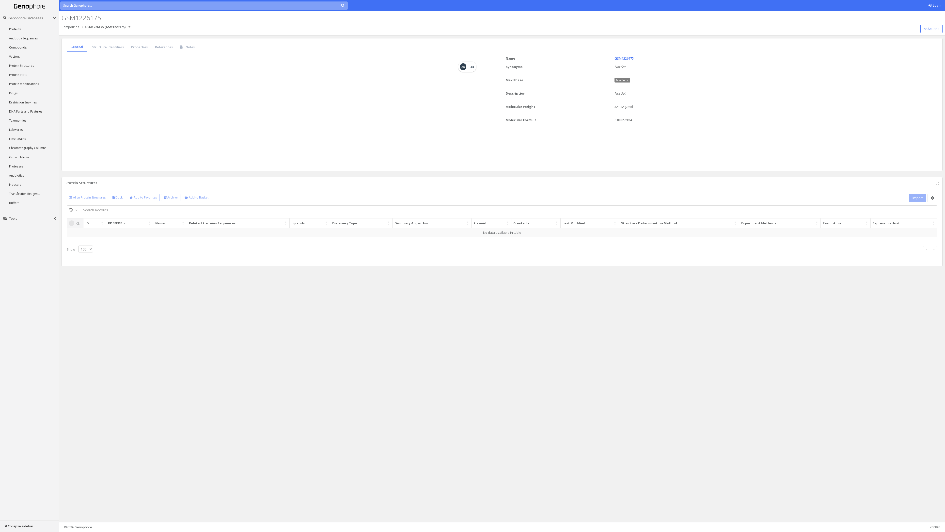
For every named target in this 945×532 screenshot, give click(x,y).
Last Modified (574, 223)
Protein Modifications (24, 84)
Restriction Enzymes (23, 102)
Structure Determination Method (649, 223)
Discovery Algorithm (411, 223)
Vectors (14, 56)
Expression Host (886, 223)
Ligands (298, 223)
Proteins (15, 29)
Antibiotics (16, 175)
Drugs (13, 93)
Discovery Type (344, 223)
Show (71, 249)
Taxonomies (17, 120)
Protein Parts (18, 75)
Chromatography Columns (27, 148)
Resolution (832, 223)
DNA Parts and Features (25, 111)
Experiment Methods (758, 223)
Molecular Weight (520, 106)
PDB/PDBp (116, 223)
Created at (522, 223)
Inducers (15, 185)
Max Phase (514, 80)
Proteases (16, 166)
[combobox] (129, 25)
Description (515, 93)
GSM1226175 (624, 58)
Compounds (18, 47)
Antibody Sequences (23, 38)
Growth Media (19, 157)
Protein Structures (21, 66)
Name (510, 58)
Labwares (16, 130)
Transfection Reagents (24, 194)
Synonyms (514, 67)
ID (87, 223)
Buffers (14, 203)
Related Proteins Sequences (212, 223)
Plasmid (479, 223)
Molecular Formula (521, 120)
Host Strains (17, 139)
